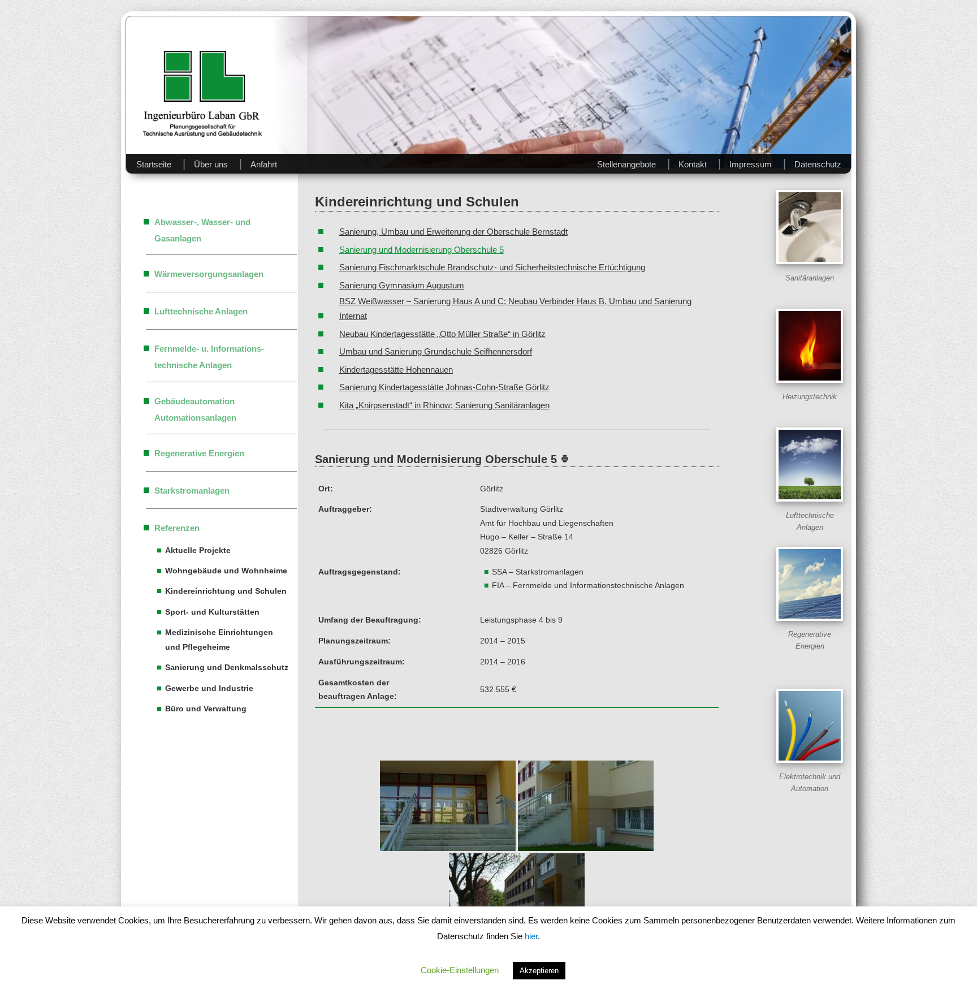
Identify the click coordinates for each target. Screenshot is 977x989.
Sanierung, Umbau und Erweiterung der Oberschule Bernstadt (453, 231)
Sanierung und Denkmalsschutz (226, 667)
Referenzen (177, 528)
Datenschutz (817, 164)
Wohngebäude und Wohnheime (226, 570)
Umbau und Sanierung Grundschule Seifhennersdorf (435, 351)
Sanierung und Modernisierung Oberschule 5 (421, 249)
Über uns (211, 164)
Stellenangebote (626, 164)
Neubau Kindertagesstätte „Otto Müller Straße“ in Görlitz (442, 334)
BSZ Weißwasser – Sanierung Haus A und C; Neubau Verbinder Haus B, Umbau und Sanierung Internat (515, 308)
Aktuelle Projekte (198, 550)
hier (531, 936)
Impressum (750, 164)
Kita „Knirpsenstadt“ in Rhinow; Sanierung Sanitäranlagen (444, 405)
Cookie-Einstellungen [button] (460, 970)
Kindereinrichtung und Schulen (226, 590)
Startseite (153, 164)
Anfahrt (263, 164)
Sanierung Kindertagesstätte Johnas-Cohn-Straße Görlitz (444, 387)
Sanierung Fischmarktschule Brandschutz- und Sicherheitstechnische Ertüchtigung (492, 267)
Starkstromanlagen (192, 490)
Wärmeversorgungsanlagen (208, 274)
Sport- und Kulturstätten (212, 611)
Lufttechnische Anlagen (201, 311)
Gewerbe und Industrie (209, 688)
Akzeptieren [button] (539, 970)
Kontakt (692, 164)
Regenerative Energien (199, 453)
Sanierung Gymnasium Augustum (401, 285)
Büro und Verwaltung (206, 708)
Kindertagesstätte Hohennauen (396, 369)
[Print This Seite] (564, 459)
